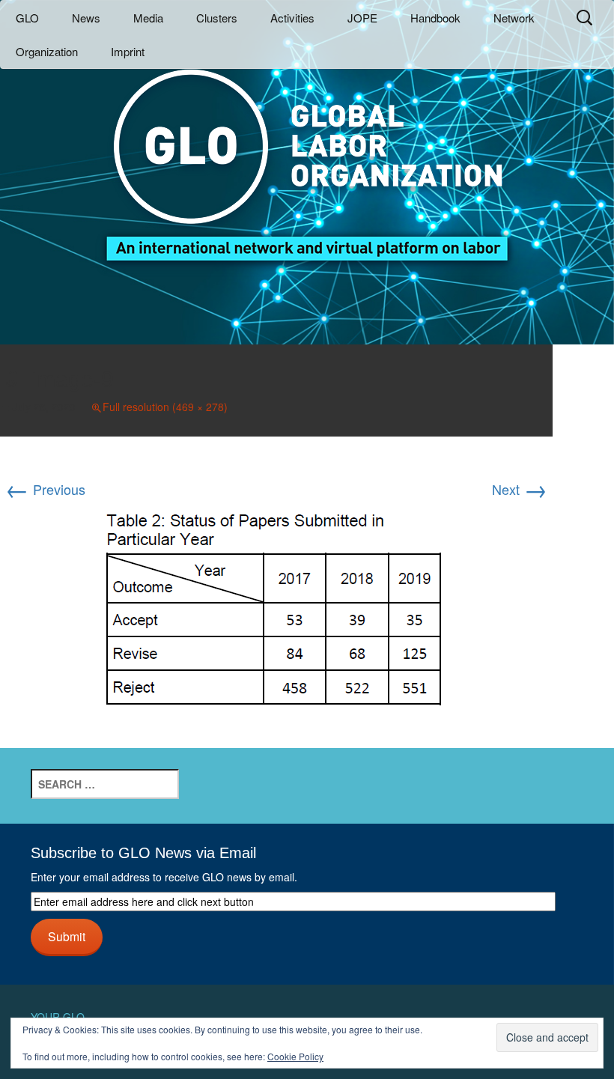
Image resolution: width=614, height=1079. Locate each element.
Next (519, 489)
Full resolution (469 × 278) (165, 406)
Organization (47, 51)
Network (514, 17)
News (86, 17)
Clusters (216, 17)
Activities (292, 17)
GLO (27, 17)
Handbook (435, 17)
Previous (45, 489)
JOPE (362, 17)
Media (148, 17)
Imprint (128, 51)
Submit (66, 936)
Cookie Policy (295, 1056)
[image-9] (276, 611)
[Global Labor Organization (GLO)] (307, 154)
